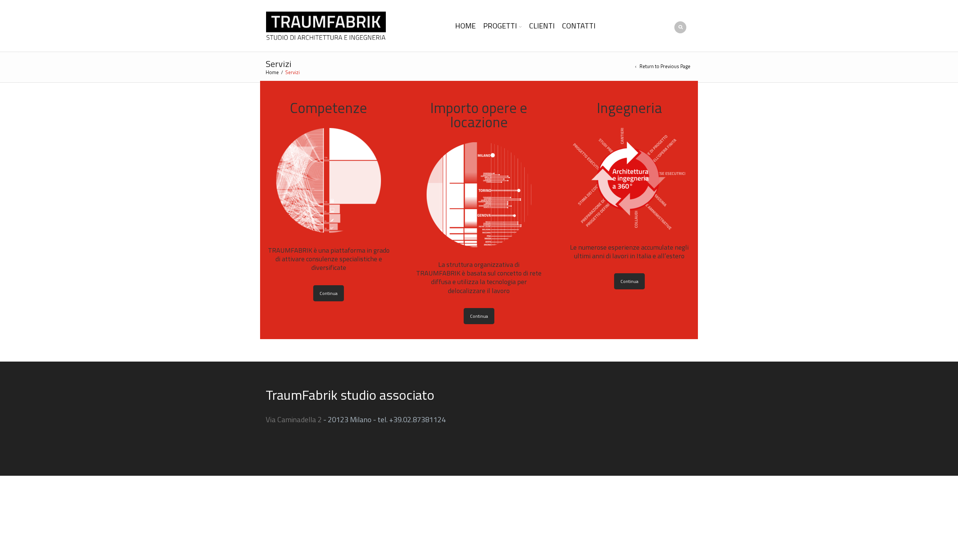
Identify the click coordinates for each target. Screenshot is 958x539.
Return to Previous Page (665, 66)
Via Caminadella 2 (294, 419)
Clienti (542, 25)
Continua (329, 293)
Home (465, 25)
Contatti (578, 25)
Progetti (500, 25)
